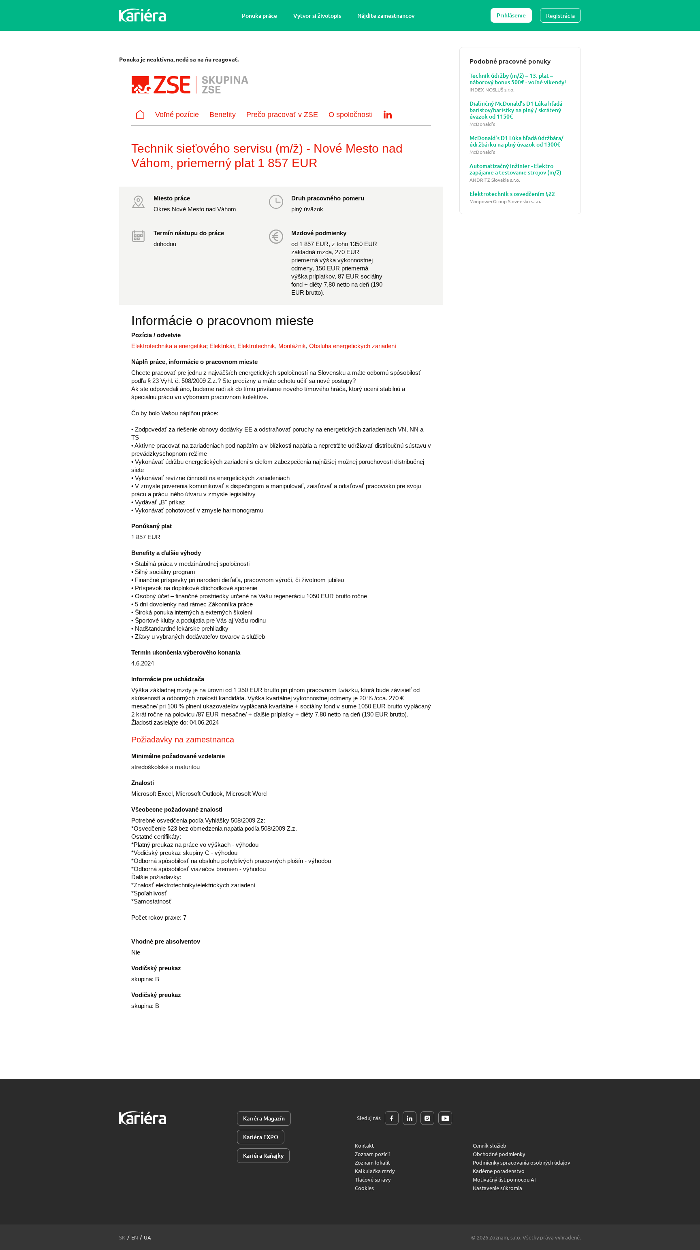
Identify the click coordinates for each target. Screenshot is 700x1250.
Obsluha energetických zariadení (352, 345)
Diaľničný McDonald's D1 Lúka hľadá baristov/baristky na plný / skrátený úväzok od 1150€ (516, 110)
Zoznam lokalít (372, 1162)
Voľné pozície (177, 115)
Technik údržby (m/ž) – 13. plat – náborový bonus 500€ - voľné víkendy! (518, 78)
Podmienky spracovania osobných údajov (521, 1162)
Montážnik (292, 345)
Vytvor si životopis (317, 15)
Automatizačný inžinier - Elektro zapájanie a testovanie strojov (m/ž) (515, 169)
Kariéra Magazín (264, 1118)
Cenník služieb (489, 1145)
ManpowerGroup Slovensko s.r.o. (505, 201)
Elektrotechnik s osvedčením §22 (512, 194)
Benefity (222, 115)
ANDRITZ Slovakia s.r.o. (495, 180)
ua (147, 1237)
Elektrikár (221, 345)
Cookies (364, 1187)
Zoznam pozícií (372, 1153)
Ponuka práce (259, 15)
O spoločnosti (351, 115)
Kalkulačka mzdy (375, 1170)
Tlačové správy (373, 1179)
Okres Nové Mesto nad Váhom (195, 209)
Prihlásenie (511, 15)
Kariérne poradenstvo (499, 1170)
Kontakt (364, 1145)
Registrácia (560, 15)
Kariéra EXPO (260, 1137)
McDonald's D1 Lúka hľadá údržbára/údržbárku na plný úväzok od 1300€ (516, 141)
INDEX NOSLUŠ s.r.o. (492, 89)
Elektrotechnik (256, 345)
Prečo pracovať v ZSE (282, 115)
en (134, 1237)
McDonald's (482, 124)
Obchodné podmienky (499, 1153)
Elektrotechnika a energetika (168, 345)
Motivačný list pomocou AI (504, 1179)
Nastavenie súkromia (497, 1187)
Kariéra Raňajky (263, 1155)
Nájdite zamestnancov (385, 15)
